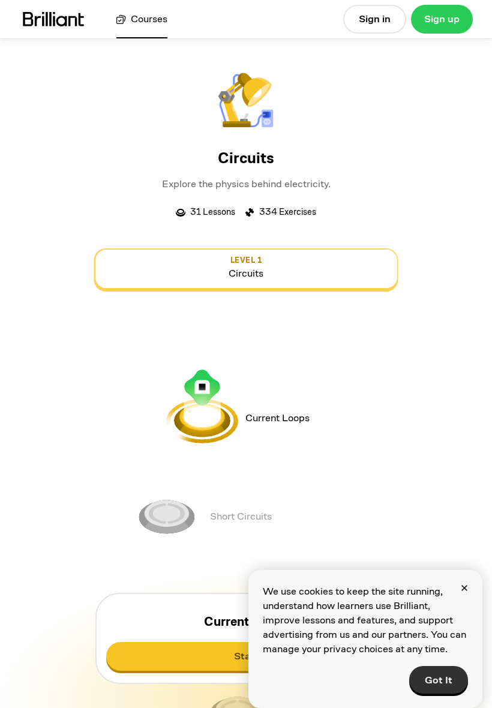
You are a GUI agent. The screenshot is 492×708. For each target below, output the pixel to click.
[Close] (464, 588)
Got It (438, 680)
